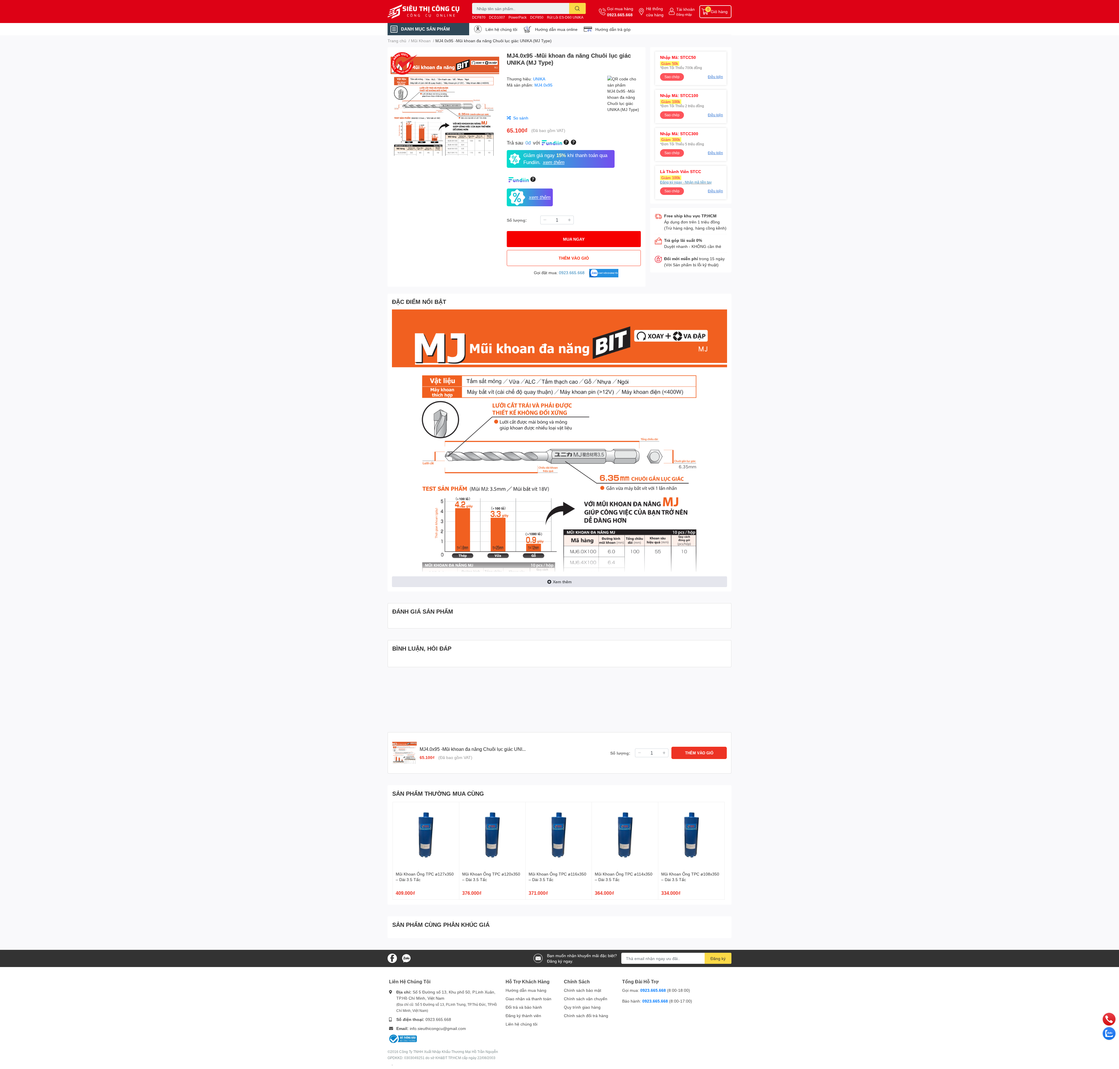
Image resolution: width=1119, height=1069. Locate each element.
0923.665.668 (620, 14)
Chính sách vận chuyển (585, 998)
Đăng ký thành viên (523, 1015)
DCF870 (478, 17)
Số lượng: (517, 220)
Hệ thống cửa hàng (655, 11)
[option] (444, 106)
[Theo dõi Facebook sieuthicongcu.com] (392, 957)
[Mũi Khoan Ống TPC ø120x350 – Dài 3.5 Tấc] (492, 835)
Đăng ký (718, 958)
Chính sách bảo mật (582, 990)
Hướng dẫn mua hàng (526, 990)
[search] (577, 8)
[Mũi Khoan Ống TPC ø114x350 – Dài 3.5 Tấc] (625, 835)
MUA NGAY (574, 239)
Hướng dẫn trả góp (613, 29)
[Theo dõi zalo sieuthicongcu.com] (406, 957)
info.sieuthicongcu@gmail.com (438, 1028)
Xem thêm (562, 581)
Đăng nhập (684, 14)
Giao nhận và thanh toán (528, 998)
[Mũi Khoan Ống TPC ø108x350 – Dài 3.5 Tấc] (691, 835)
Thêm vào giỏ (574, 258)
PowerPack (518, 17)
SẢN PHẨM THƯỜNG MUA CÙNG (438, 793)
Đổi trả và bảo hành (524, 1007)
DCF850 (536, 17)
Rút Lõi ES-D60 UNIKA (565, 17)
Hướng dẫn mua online (556, 29)
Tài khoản (685, 9)
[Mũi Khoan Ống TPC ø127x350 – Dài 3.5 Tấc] (426, 835)
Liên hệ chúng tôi (501, 29)
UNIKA (539, 78)
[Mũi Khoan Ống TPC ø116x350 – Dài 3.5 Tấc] (559, 835)
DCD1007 (497, 17)
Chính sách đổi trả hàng (586, 1015)
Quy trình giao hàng (582, 1007)
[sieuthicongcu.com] (424, 11)
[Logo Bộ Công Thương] (403, 1038)
